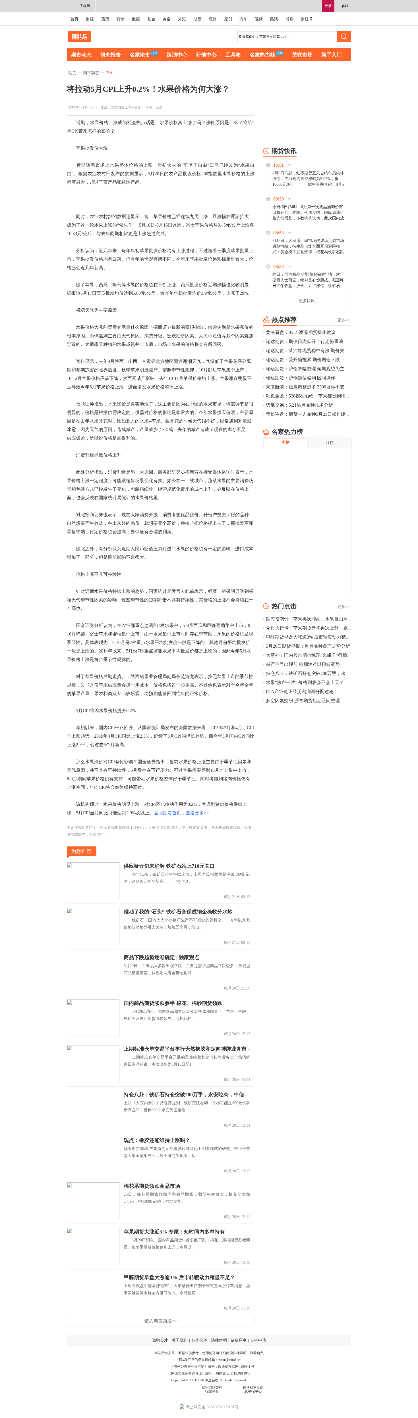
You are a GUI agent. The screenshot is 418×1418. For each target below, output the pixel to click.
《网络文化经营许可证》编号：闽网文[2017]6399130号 (209, 1373)
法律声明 (219, 1340)
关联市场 (302, 55)
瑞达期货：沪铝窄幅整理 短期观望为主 (305, 368)
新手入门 (331, 55)
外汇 (182, 19)
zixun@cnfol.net (229, 1360)
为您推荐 (81, 851)
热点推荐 (284, 319)
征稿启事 (239, 1340)
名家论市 (140, 55)
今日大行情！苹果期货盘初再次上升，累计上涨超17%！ (322, 628)
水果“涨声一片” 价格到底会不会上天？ (305, 682)
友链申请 (258, 1340)
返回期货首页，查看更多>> (181, 812)
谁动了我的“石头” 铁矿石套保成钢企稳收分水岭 (178, 912)
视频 (259, 19)
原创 (228, 19)
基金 (151, 19)
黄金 (167, 19)
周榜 (285, 442)
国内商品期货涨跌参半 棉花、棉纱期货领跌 (173, 1003)
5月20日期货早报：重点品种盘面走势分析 (308, 646)
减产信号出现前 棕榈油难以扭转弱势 (303, 664)
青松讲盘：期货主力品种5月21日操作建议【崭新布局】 (321, 414)
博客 (289, 19)
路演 (274, 19)
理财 (213, 19)
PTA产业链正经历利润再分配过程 (300, 691)
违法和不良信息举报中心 (253, 1389)
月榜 (330, 443)
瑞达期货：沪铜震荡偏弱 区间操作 (300, 377)
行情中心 (206, 55)
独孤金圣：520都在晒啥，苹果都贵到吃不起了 (312, 396)
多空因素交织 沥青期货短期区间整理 (303, 700)
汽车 (243, 19)
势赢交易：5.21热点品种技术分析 (299, 405)
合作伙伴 (199, 1340)
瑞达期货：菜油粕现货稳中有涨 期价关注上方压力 (316, 350)
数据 (136, 19)
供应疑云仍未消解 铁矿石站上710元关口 (169, 866)
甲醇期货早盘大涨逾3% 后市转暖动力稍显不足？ (179, 1277)
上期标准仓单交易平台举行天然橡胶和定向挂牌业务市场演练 (193, 1049)
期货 (197, 19)
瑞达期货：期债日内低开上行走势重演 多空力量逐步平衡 (323, 341)
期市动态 (81, 55)
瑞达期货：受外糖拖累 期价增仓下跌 (303, 359)
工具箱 (233, 55)
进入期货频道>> (160, 1320)
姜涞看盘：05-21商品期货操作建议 (305, 332)
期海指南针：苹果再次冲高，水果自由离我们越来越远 (320, 618)
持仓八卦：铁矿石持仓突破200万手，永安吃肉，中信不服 (189, 1094)
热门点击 (284, 606)
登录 (328, 6)
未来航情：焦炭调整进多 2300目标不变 (305, 386)
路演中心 (177, 55)
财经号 (307, 19)
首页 (74, 19)
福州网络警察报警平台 (212, 1389)
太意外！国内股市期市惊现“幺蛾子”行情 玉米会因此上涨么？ (327, 655)
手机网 (85, 6)
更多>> (343, 320)
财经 (90, 19)
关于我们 (180, 1340)
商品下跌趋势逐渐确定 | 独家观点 (161, 957)
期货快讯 (284, 150)
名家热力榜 (262, 55)
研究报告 (110, 55)
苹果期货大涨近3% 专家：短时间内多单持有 (174, 1232)
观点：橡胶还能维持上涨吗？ (157, 1140)
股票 (105, 19)
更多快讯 (307, 301)
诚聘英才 (160, 1340)
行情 (121, 19)
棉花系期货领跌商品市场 (152, 1186)
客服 (345, 6)
